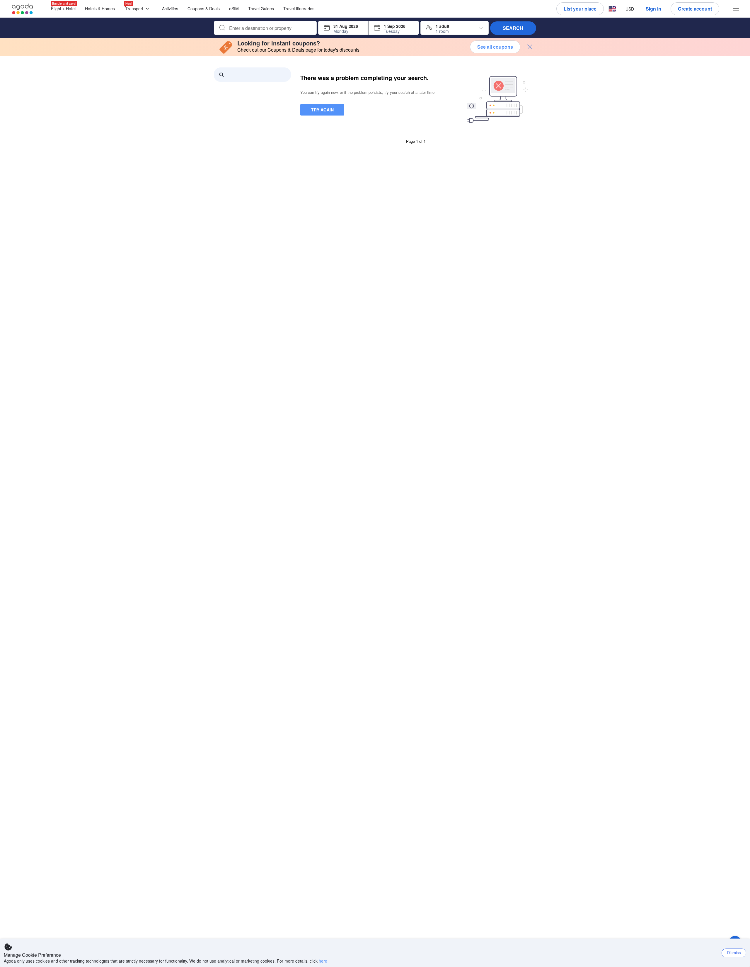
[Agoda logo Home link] (22, 9)
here (323, 961)
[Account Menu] (736, 9)
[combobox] (270, 28)
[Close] (529, 46)
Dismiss (734, 952)
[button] (138, 9)
